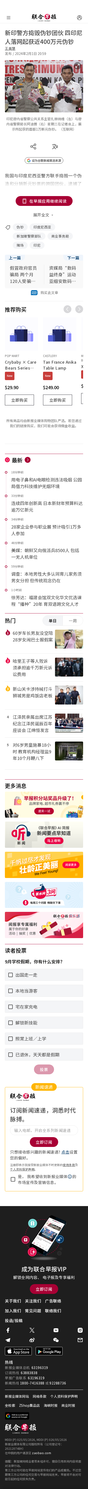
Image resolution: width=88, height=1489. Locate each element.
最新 (17, 460)
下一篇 (73, 258)
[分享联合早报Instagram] (80, 1330)
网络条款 (39, 1396)
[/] (44, 17)
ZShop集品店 (29, 1405)
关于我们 (13, 1301)
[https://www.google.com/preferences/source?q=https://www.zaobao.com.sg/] (17, 1416)
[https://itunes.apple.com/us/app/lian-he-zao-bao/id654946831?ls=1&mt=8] (18, 1351)
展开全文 (41, 215)
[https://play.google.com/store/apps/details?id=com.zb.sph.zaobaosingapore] (49, 1351)
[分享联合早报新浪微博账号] (32, 1340)
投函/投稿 (14, 1320)
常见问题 (33, 1311)
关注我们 (33, 1301)
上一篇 (15, 258)
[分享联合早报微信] (56, 1340)
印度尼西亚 (42, 227)
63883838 (29, 1372)
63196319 (40, 1367)
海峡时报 (50, 1405)
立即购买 (19, 400)
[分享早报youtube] (56, 1330)
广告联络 (53, 1301)
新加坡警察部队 (29, 236)
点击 (65, 1152)
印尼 (37, 245)
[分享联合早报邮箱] (80, 1340)
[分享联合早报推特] (32, 1330)
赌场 (20, 245)
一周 (73, 621)
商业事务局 (60, 236)
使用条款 (69, 1165)
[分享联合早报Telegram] (8, 1340)
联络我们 (53, 1311)
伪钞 (20, 227)
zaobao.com (41, 1453)
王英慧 (10, 48)
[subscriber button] (79, 17)
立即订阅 (44, 1289)
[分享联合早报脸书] (8, 1330)
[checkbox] (13, 1179)
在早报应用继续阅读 (48, 201)
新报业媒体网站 (17, 1396)
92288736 (57, 1383)
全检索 (10, 1405)
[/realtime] (28, 460)
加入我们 (13, 1311)
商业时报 (68, 1405)
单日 (53, 621)
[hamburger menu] (8, 17)
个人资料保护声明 (22, 1169)
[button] (69, 1176)
